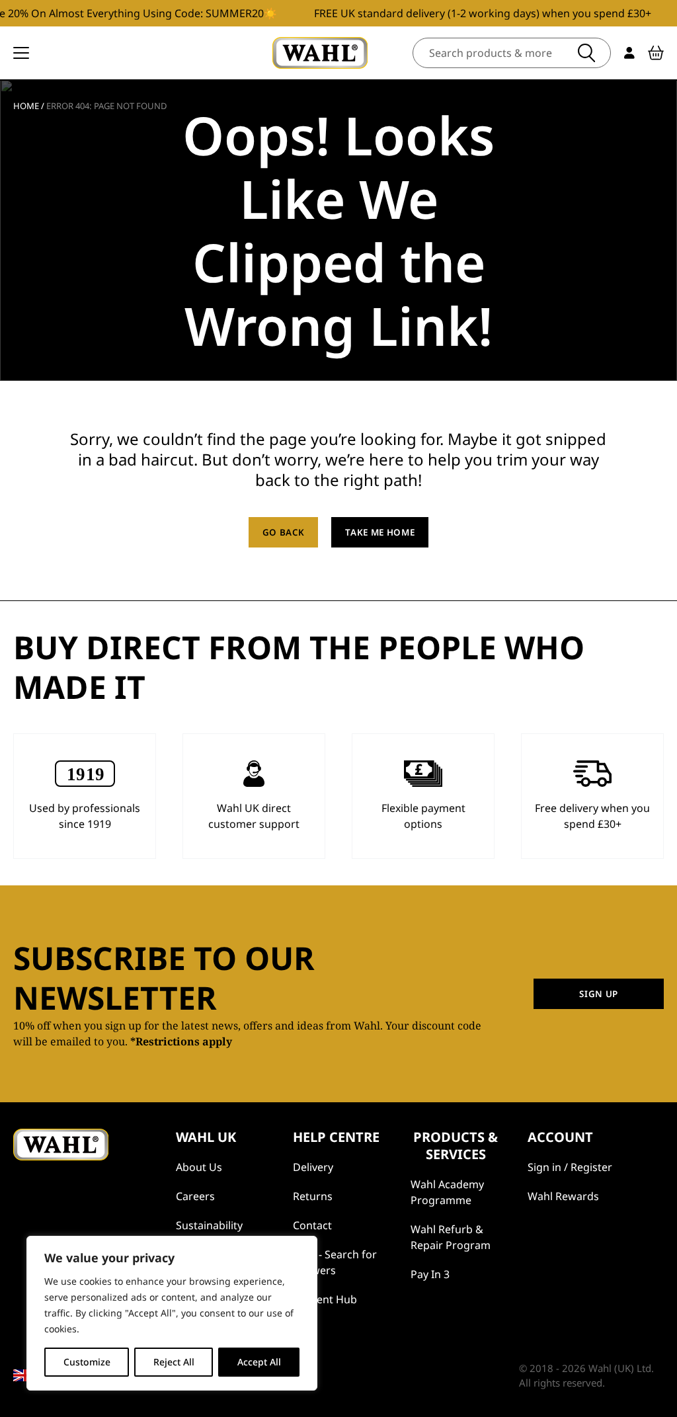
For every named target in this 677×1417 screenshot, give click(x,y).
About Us (199, 1167)
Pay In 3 (430, 1274)
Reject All (173, 1362)
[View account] (629, 53)
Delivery (313, 1167)
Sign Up (598, 994)
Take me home (380, 532)
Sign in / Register (570, 1167)
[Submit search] (586, 53)
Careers (195, 1196)
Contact (312, 1225)
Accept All (259, 1362)
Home (26, 106)
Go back (283, 532)
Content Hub (325, 1299)
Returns (313, 1196)
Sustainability (209, 1225)
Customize (86, 1362)
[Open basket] (656, 53)
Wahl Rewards (563, 1196)
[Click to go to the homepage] (320, 53)
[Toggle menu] (21, 53)
